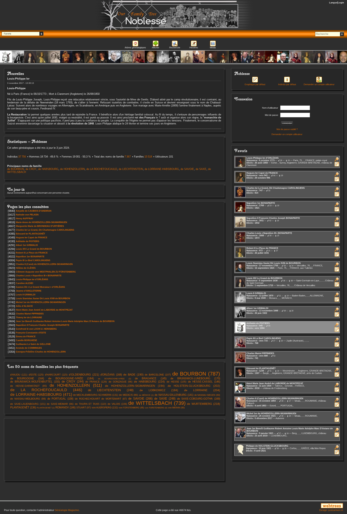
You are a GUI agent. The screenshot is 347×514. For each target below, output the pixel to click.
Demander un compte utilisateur (286, 134)
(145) (150, 378)
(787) (196, 374)
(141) (174, 395)
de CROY (31, 169)
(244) (73, 381)
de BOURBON (15, 169)
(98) (28, 398)
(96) (120, 381)
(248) (111, 390)
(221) (84, 374)
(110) (90, 404)
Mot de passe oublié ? (287, 129)
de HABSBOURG (48, 169)
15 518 (148, 156)
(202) (194, 385)
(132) (105, 407)
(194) (135, 385)
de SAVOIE (187, 169)
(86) (128, 395)
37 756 (22, 156)
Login (341, 2)
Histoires (193, 47)
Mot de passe (271, 115)
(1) (146, 395)
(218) (203, 403)
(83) (207, 395)
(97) (83, 407)
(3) (114, 379)
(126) (96, 381)
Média (213, 47)
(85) (131, 407)
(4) (156, 408)
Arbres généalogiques (135, 47)
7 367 (128, 156)
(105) (176, 381)
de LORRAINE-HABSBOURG (162, 169)
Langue (333, 2)
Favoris (7, 33)
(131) (95, 395)
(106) (117, 404)
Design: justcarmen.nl (331, 510)
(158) (60, 398)
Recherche (174, 47)
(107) (158, 374)
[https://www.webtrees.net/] (289, 506)
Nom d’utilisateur (270, 108)
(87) (101, 399)
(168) (111, 374)
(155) (35, 381)
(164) (27, 378)
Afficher (155, 47)
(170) (195, 378)
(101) (28, 404)
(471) (41, 394)
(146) (204, 381)
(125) (36, 374)
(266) (140, 398)
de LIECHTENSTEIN (131, 169)
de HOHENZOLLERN (72, 169)
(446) (46, 390)
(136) (23, 407)
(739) (157, 403)
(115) (56, 374)
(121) (18, 374)
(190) (133, 374)
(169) (198, 398)
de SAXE (201, 169)
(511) (76, 385)
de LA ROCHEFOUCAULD (101, 169)
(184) (71, 378)
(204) (202, 390)
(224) (149, 381)
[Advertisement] (114, 449)
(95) (28, 386)
